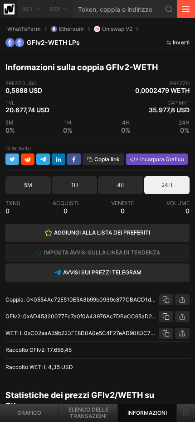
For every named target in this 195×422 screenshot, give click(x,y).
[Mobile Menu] (186, 9)
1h (74, 185)
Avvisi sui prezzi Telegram (102, 272)
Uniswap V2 (117, 28)
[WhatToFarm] (9, 9)
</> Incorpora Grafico (157, 159)
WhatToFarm (24, 28)
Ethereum (71, 28)
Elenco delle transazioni (88, 412)
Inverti (181, 42)
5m (28, 185)
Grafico (29, 412)
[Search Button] (169, 9)
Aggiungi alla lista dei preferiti (102, 232)
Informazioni (147, 412)
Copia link (107, 159)
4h (121, 185)
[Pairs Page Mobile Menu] (186, 413)
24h (166, 185)
